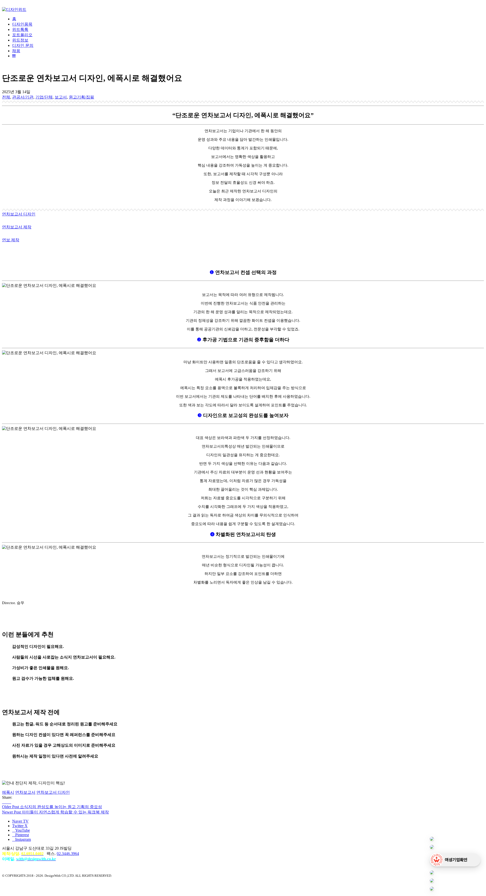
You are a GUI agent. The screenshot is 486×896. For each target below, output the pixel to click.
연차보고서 (25, 792)
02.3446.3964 (68, 853)
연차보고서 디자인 (18, 214)
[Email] (9, 802)
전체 (6, 97)
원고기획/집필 (81, 97)
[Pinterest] (6, 802)
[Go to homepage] (14, 9)
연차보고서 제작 (16, 227)
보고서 (61, 97)
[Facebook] (3, 802)
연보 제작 (10, 240)
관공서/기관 (22, 97)
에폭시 (8, 792)
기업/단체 (44, 97)
